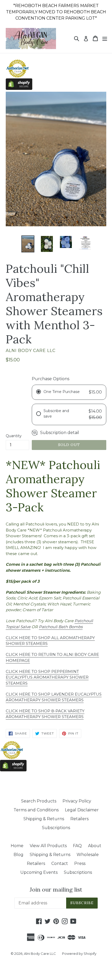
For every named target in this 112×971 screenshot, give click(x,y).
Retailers (79, 818)
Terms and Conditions (36, 809)
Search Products (38, 801)
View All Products (48, 845)
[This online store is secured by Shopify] (19, 88)
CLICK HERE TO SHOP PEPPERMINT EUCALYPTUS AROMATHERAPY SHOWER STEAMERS (47, 677)
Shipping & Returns (43, 818)
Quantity (14, 436)
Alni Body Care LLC (40, 953)
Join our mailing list (56, 889)
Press (79, 863)
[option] (27, 244)
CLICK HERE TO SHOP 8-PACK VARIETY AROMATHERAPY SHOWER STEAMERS (45, 713)
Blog (18, 854)
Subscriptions (56, 827)
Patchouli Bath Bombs (61, 626)
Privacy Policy (77, 801)
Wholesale (88, 854)
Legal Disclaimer (82, 809)
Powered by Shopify (79, 953)
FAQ (77, 845)
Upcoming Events (39, 872)
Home (17, 845)
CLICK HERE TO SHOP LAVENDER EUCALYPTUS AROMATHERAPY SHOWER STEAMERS (54, 697)
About (94, 845)
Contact (59, 863)
